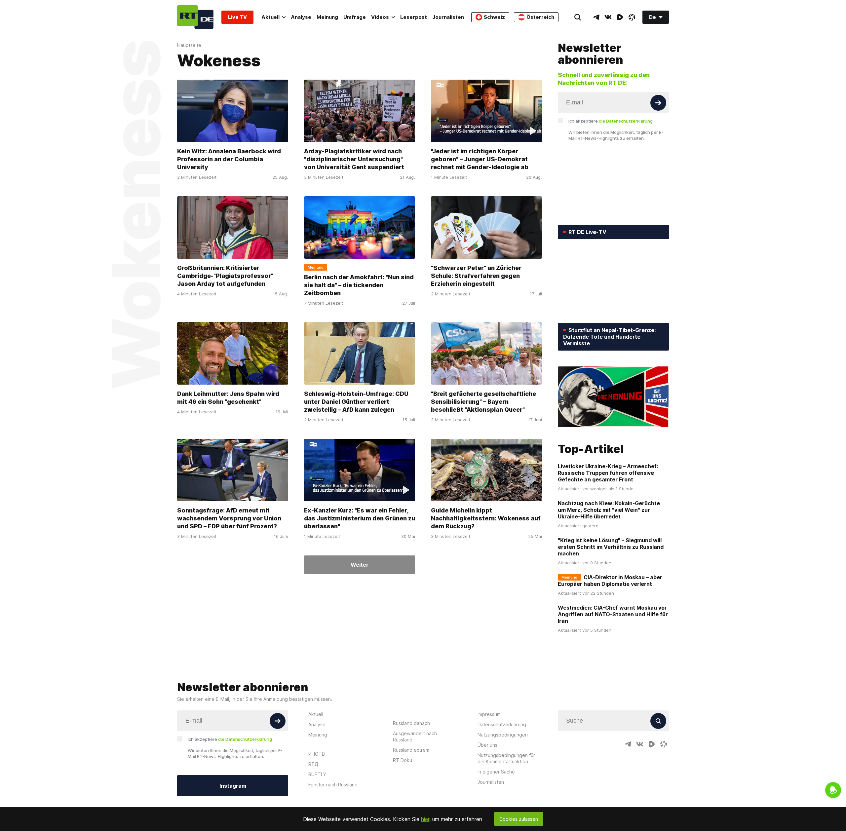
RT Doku (402, 760)
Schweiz (494, 17)
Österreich (540, 17)
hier (425, 819)
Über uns (487, 745)
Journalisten (448, 17)
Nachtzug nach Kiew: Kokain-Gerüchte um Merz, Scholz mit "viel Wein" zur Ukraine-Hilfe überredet (609, 510)
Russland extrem (411, 750)
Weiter (359, 564)
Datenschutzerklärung (502, 724)
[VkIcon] (608, 17)
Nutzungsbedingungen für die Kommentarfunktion (506, 758)
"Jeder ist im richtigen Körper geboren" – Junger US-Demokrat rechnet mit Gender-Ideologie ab (479, 159)
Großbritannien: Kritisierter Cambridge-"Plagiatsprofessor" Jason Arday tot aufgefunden (225, 275)
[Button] (658, 103)
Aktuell (270, 17)
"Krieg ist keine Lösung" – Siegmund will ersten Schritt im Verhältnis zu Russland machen (611, 547)
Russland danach (411, 723)
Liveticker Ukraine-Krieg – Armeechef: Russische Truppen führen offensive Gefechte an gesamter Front (608, 473)
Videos (380, 17)
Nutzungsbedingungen (503, 734)
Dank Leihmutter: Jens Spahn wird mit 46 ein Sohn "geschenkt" (228, 397)
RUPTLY (317, 774)
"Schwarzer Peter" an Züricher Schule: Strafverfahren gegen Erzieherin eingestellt (476, 275)
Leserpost (413, 17)
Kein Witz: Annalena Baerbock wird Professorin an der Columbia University (229, 159)
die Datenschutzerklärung (626, 121)
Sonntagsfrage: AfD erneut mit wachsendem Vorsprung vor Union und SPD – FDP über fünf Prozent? (229, 518)
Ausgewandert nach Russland (415, 736)
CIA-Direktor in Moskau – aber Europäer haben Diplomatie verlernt (610, 580)
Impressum (489, 714)
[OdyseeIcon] (632, 17)
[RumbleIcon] (620, 17)
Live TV (237, 17)
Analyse (301, 17)
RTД (313, 764)
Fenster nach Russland (333, 784)
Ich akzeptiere (610, 121)
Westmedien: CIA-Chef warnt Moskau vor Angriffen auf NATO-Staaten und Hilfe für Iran (613, 614)
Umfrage (354, 17)
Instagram (232, 785)
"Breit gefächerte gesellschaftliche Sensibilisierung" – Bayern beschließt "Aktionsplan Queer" (483, 401)
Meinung (327, 17)
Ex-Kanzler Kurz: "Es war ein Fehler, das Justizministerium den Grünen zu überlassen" (359, 518)
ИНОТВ (316, 754)
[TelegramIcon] (596, 17)
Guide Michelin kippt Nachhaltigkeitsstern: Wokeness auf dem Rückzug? (486, 518)
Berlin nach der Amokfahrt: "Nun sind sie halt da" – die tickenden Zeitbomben (359, 285)
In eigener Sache (496, 771)
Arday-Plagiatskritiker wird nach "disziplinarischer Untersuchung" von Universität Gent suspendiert (354, 159)
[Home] (195, 17)
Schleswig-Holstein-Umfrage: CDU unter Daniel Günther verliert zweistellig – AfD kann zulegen (356, 401)
